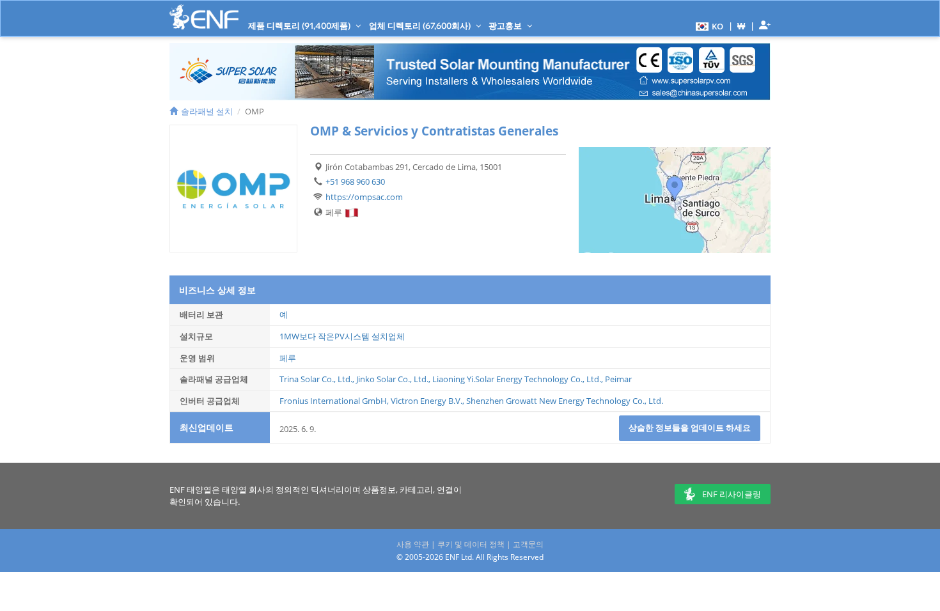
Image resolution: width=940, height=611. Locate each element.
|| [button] (741, 26)
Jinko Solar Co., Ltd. (392, 379)
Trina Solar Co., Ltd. (315, 379)
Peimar (618, 379)
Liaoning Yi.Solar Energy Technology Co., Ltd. (516, 379)
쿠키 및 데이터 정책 (471, 544)
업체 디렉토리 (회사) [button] (421, 25)
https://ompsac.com (364, 197)
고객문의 (528, 544)
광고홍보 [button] (506, 25)
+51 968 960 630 (355, 181)
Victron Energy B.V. (426, 400)
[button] (708, 25)
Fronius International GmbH (333, 400)
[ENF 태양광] (204, 17)
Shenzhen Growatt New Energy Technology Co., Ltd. (564, 400)
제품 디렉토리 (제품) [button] (300, 25)
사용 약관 (412, 544)
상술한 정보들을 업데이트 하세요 (690, 427)
